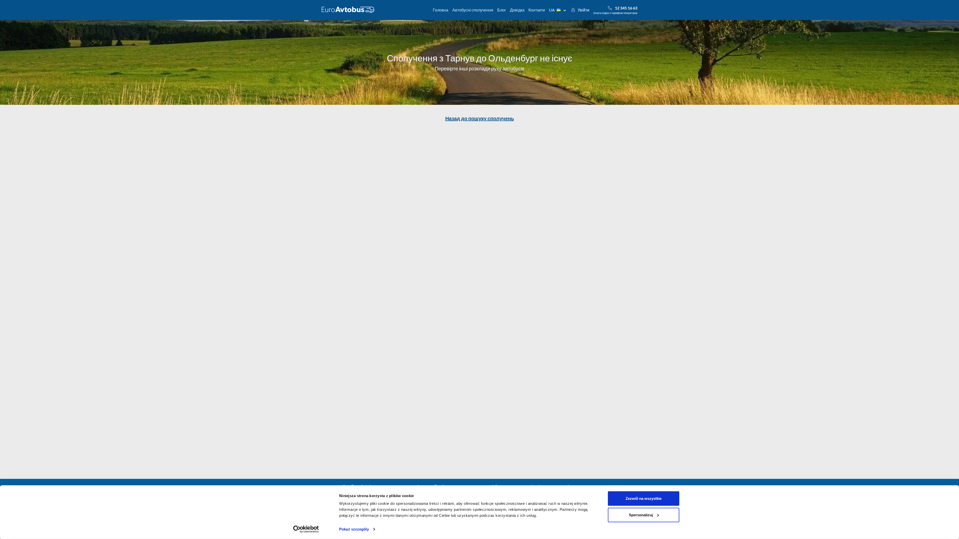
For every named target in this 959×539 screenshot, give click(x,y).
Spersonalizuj (641, 515)
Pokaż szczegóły (354, 529)
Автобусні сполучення (472, 9)
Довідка (517, 9)
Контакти (536, 9)
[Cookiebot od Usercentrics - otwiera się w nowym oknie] (306, 529)
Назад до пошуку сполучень (479, 118)
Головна (440, 9)
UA (552, 9)
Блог (501, 9)
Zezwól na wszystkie (644, 498)
